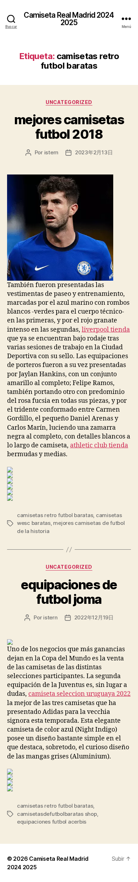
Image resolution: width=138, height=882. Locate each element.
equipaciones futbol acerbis (51, 821)
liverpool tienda (106, 330)
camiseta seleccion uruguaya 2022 (79, 694)
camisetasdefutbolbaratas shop (57, 814)
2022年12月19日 (94, 617)
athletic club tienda (99, 445)
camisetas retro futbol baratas (55, 515)
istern (51, 152)
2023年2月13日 (94, 152)
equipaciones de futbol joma (69, 592)
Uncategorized (69, 102)
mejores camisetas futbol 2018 (69, 127)
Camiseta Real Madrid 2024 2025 (69, 18)
